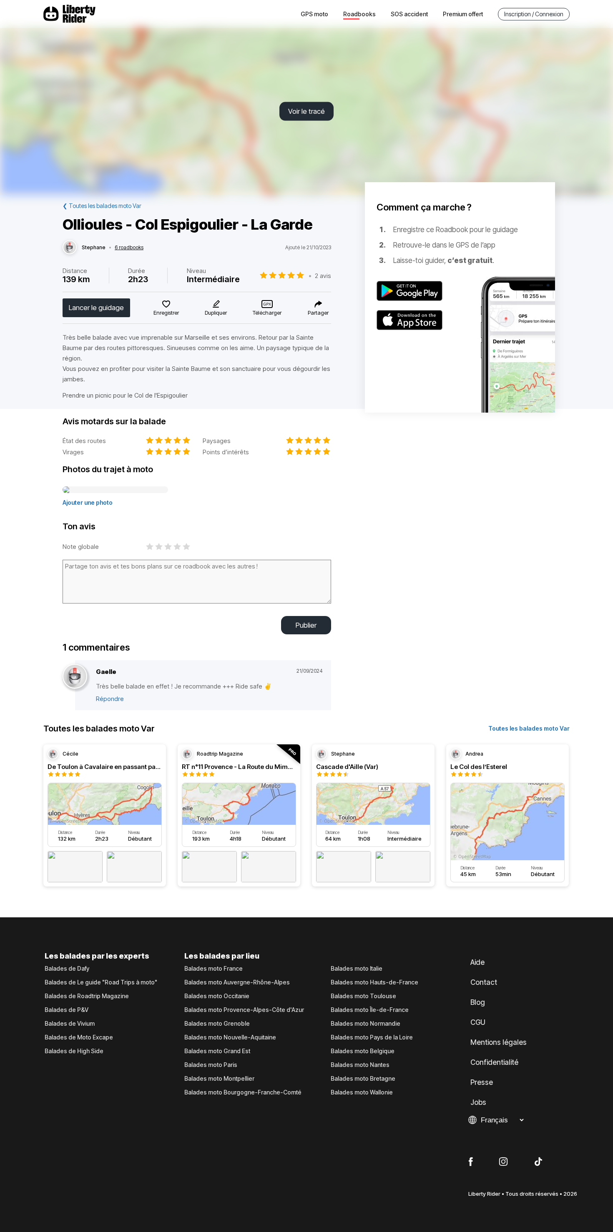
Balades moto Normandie (365, 1024)
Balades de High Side (74, 1051)
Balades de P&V (66, 1010)
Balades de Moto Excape (79, 1037)
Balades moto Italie (356, 969)
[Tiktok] (538, 1162)
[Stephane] (70, 247)
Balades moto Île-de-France (370, 1010)
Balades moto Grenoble (217, 1024)
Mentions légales (498, 1042)
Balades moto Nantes (360, 1065)
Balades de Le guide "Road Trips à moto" (101, 982)
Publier (306, 625)
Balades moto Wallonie (362, 1092)
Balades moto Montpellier (219, 1079)
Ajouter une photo (88, 502)
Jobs (478, 1102)
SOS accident (409, 14)
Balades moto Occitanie (216, 996)
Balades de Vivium (70, 1024)
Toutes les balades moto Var (529, 728)
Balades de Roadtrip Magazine (87, 996)
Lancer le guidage (96, 307)
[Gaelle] (75, 676)
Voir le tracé (306, 111)
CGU (477, 1022)
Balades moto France (213, 969)
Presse (481, 1082)
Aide (477, 962)
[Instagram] (503, 1162)
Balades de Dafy (67, 969)
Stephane (94, 247)
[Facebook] (470, 1162)
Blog (477, 1002)
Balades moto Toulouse (363, 996)
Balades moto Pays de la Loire (372, 1037)
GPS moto (314, 14)
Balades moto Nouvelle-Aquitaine (230, 1037)
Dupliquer (216, 312)
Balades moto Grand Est (217, 1051)
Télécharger (267, 312)
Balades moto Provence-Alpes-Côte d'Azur (244, 1010)
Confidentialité (494, 1062)
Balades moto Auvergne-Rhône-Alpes (237, 982)
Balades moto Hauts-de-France (374, 982)
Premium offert (463, 14)
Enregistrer (166, 312)
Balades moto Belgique (362, 1051)
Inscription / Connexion (533, 14)
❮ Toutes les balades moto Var (102, 205)
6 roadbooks (129, 247)
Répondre (110, 699)
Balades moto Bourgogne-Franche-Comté (242, 1092)
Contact (483, 982)
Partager (318, 312)
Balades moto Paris (210, 1065)
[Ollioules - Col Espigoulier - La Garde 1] (115, 490)
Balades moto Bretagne (363, 1079)
